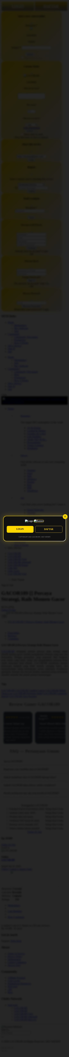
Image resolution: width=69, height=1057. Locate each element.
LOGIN (20, 529)
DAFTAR (48, 529)
